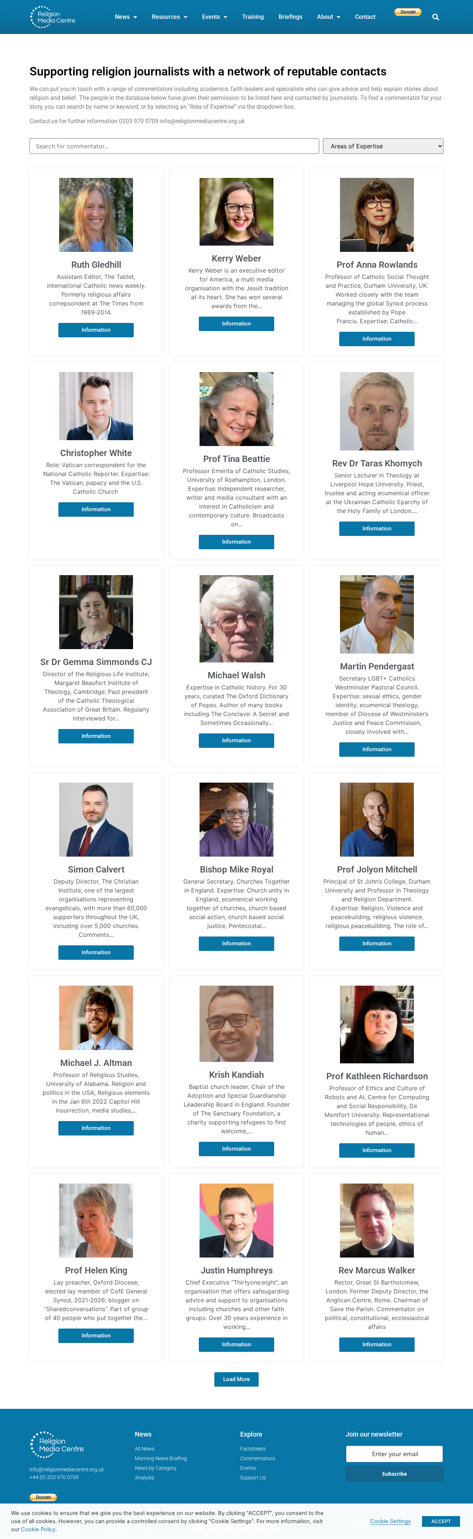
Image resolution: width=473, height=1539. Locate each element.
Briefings (290, 16)
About (325, 16)
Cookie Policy (38, 1529)
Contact (365, 16)
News (122, 16)
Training (253, 16)
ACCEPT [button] (441, 1521)
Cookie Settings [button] (390, 1521)
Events (211, 16)
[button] (435, 17)
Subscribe (394, 1473)
